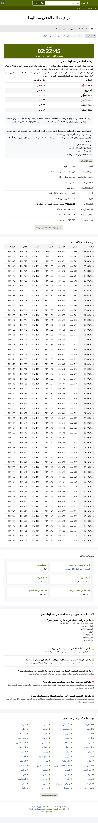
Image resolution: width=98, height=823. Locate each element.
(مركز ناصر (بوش (63, 783)
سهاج (89, 742)
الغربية (67, 738)
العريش (23, 761)
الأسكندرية (66, 724)
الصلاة (93, 28)
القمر (73, 28)
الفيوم (67, 733)
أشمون (45, 783)
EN (2, 3)
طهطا (89, 783)
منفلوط (23, 783)
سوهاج (67, 756)
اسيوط (45, 724)
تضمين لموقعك (61, 28)
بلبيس (89, 765)
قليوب (67, 770)
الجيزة (89, 729)
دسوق (45, 770)
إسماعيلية (22, 733)
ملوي (46, 761)
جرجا (90, 774)
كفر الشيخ (66, 761)
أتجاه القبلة (83, 28)
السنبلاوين (22, 779)
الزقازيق (44, 747)
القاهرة (89, 724)
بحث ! (36, 3)
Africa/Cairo (62, 209)
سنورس (88, 788)
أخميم (67, 774)
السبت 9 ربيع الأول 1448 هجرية (77, 569)
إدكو (24, 774)
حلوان (45, 733)
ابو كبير (23, 770)
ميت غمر (22, 765)
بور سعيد (44, 738)
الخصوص (22, 747)
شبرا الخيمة (65, 742)
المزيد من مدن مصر (49, 795)
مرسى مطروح (42, 765)
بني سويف (66, 729)
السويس (44, 742)
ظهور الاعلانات (37, 806)
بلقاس (89, 779)
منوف (45, 779)
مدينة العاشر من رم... (61, 765)
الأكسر (89, 738)
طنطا (68, 747)
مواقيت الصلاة (34, 809)
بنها (90, 761)
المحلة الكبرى (20, 742)
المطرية (45, 774)
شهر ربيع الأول (49, 35)
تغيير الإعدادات (18, 121)
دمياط (23, 729)
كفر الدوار (88, 770)
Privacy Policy (61, 806)
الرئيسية (84, 3)
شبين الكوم (43, 756)
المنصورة (88, 747)
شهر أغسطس (63, 35)
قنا (91, 756)
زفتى (68, 779)
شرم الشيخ (21, 738)
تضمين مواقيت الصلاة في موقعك (49, 227)
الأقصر (23, 751)
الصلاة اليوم (90, 35)
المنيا (68, 751)
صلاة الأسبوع (78, 35)
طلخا (24, 788)
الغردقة (23, 756)
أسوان (23, 724)
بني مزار (66, 788)
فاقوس (45, 788)
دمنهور (45, 729)
